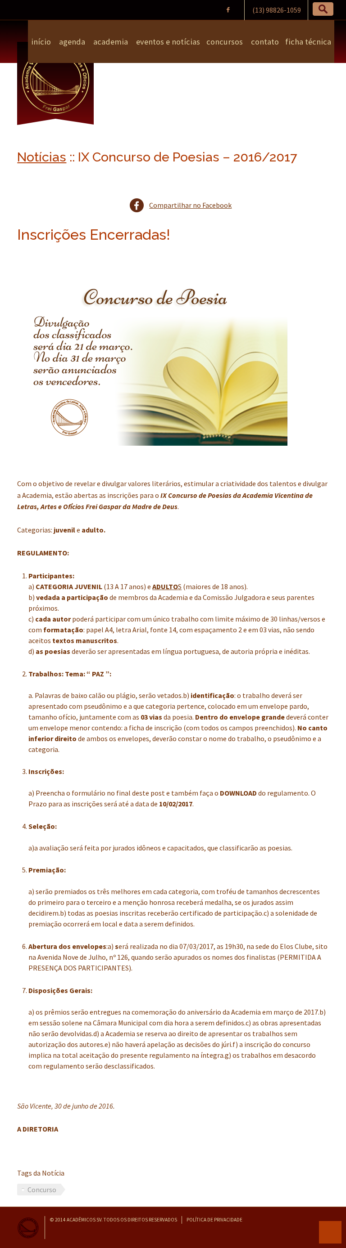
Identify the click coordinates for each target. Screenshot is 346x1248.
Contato (264, 41)
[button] (323, 9)
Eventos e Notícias (167, 41)
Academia (109, 41)
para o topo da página (330, 1232)
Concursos (224, 41)
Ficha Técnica (308, 41)
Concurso (41, 1189)
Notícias (41, 157)
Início (41, 41)
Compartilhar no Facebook (190, 205)
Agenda (71, 41)
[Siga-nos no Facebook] (228, 9)
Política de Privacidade (214, 1220)
